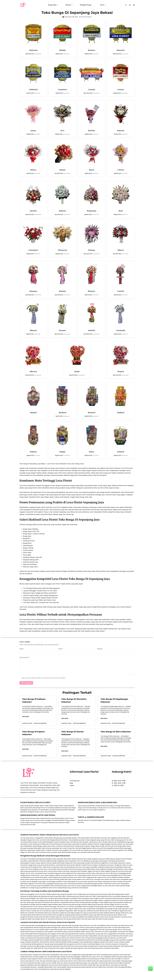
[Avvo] (62, 114)
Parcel (102, 5)
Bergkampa (91, 211)
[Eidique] (62, 435)
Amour (33, 131)
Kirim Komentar (26, 683)
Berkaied (91, 413)
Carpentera (62, 90)
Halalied (120, 452)
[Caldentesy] (33, 73)
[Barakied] (62, 396)
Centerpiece (33, 250)
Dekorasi (68, 5)
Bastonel (120, 131)
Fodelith (91, 330)
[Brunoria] (91, 274)
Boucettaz (121, 50)
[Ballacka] (62, 194)
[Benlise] (62, 153)
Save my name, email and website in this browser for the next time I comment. (44, 678)
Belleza (33, 170)
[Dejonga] (91, 233)
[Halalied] (120, 435)
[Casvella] (120, 274)
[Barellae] (91, 114)
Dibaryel (33, 330)
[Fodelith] (91, 313)
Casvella (120, 291)
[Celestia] (120, 153)
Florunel (62, 330)
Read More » (25, 716)
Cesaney (120, 90)
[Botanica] (91, 33)
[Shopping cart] (133, 5)
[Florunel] (62, 313)
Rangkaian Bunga (85, 5)
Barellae (91, 131)
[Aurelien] (33, 194)
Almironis (33, 50)
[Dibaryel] (33, 313)
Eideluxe (33, 452)
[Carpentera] (62, 73)
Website (99, 649)
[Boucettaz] (120, 33)
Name (22, 649)
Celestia (120, 170)
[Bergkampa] (91, 194)
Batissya (62, 291)
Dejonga (91, 250)
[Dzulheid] (120, 396)
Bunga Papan (52, 5)
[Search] (125, 5)
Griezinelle (120, 330)
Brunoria (91, 291)
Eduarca (121, 250)
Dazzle (77, 372)
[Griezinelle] (120, 313)
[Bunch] (91, 153)
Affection (33, 372)
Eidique (62, 452)
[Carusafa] (91, 73)
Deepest (121, 372)
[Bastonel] (120, 114)
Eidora (91, 452)
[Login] (129, 5)
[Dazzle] (77, 355)
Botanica (91, 50)
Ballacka (62, 211)
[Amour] (33, 114)
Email (60, 649)
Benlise (62, 170)
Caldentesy (33, 90)
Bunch (91, 170)
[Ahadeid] (33, 396)
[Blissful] (62, 33)
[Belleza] (33, 153)
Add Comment (24, 657)
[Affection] (33, 355)
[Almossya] (33, 274)
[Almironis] (33, 33)
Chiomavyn (62, 250)
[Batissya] (62, 274)
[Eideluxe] (33, 435)
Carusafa (91, 90)
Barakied (62, 413)
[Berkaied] (91, 396)
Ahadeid (33, 413)
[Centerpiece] (33, 233)
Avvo (62, 131)
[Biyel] (120, 194)
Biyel (121, 211)
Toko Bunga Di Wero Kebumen (116, 732)
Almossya (33, 291)
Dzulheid (120, 413)
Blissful (62, 50)
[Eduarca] (120, 233)
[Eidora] (91, 435)
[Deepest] (120, 355)
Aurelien (33, 211)
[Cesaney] (120, 73)
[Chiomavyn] (62, 233)
